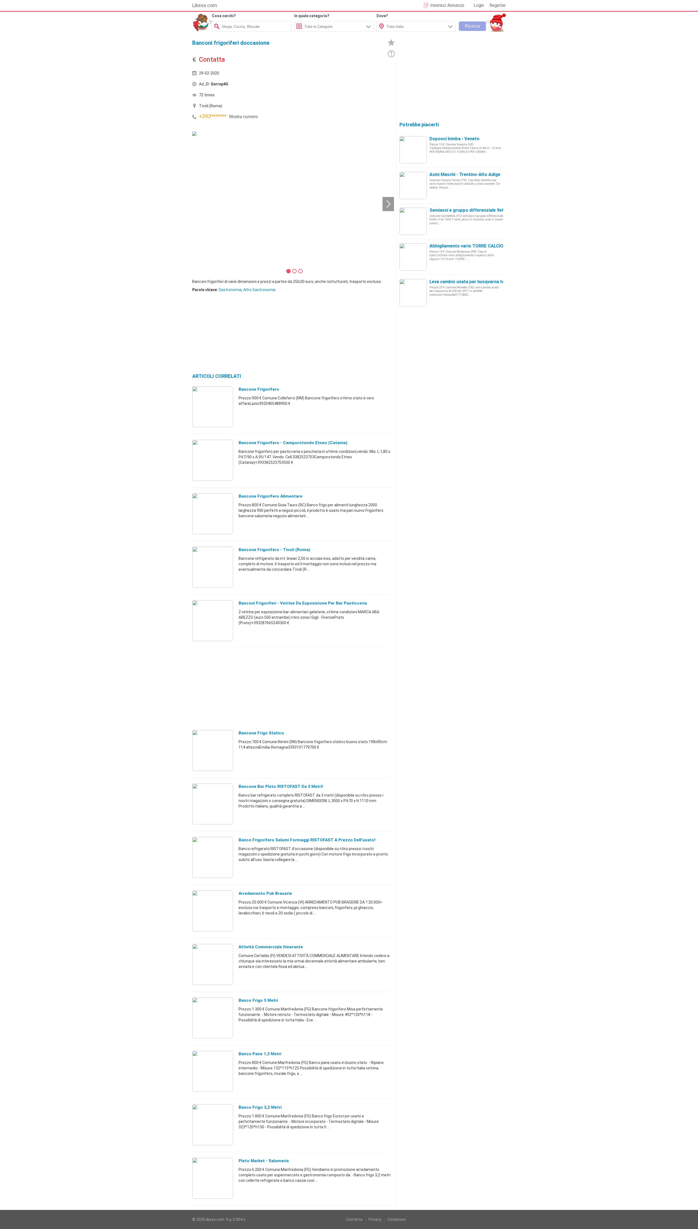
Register (497, 5)
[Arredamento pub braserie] (212, 910)
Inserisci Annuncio (447, 5)
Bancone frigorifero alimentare (270, 496)
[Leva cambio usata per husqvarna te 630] (413, 292)
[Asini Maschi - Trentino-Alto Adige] (413, 185)
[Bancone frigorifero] (212, 406)
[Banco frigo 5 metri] (212, 1017)
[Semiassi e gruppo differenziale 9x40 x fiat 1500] (413, 221)
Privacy (375, 1219)
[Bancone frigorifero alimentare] (212, 513)
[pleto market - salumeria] (212, 1178)
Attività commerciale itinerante (271, 946)
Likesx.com (204, 5)
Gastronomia (230, 290)
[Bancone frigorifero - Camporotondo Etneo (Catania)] (212, 460)
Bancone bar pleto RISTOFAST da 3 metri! (281, 786)
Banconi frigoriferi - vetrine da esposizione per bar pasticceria (303, 603)
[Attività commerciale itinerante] (212, 964)
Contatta (354, 1219)
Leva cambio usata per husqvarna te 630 (471, 281)
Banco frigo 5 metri (258, 1000)
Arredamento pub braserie (265, 893)
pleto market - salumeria (264, 1160)
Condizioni (397, 1219)
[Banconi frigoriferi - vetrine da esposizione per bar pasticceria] (212, 620)
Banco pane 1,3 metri (260, 1053)
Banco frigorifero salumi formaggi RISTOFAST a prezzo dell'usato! (307, 840)
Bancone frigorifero (259, 389)
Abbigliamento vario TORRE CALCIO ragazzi (474, 246)
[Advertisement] (342, 85)
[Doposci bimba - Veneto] (413, 149)
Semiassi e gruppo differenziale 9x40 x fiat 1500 (479, 210)
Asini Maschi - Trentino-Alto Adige (464, 174)
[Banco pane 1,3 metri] (212, 1071)
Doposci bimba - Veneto (454, 138)
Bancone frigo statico (261, 733)
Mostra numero (243, 116)
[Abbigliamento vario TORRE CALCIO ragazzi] (413, 257)
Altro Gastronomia (259, 290)
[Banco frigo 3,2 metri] (212, 1124)
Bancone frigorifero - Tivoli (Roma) (274, 549)
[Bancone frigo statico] (212, 750)
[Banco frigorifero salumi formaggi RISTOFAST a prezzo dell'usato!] (212, 857)
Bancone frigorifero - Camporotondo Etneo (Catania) (293, 442)
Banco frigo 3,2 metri (260, 1107)
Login (479, 5)
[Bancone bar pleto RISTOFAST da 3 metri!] (212, 804)
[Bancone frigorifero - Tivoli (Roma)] (212, 567)
